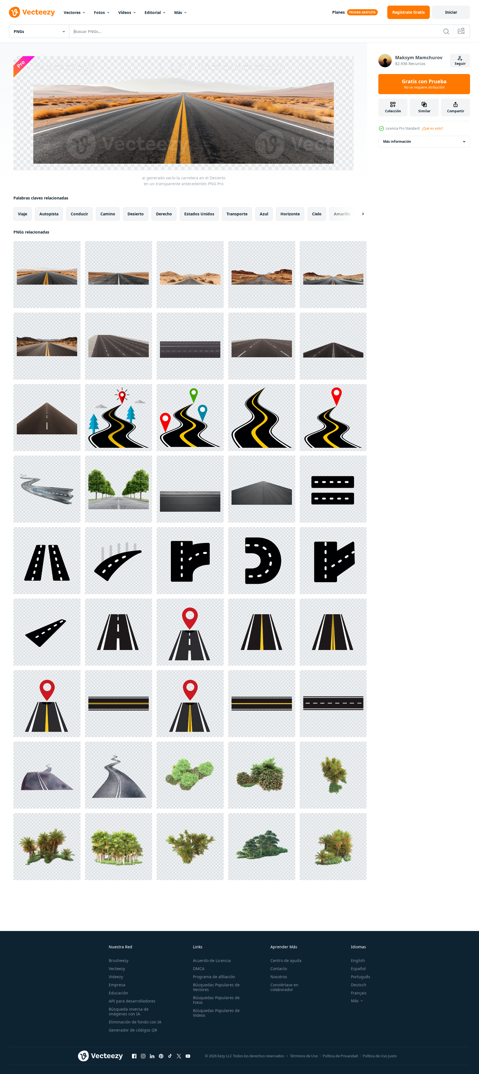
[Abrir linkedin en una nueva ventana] (152, 1056)
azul (264, 213)
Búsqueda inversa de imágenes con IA (128, 1011)
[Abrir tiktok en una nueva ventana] (170, 1056)
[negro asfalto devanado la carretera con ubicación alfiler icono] (118, 417)
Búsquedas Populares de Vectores (216, 987)
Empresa (117, 984)
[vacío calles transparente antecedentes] (190, 489)
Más (178, 12)
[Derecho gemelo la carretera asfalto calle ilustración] (333, 489)
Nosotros (278, 976)
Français (359, 993)
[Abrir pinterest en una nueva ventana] (161, 1056)
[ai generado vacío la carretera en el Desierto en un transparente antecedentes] (47, 274)
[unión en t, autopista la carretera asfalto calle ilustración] (190, 560)
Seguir (460, 63)
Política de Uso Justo (380, 1055)
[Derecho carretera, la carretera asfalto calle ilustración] (47, 632)
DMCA (198, 968)
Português (360, 976)
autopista (48, 213)
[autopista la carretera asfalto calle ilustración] (118, 560)
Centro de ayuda (285, 960)
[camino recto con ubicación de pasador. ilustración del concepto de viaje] (190, 632)
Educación (118, 993)
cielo (317, 213)
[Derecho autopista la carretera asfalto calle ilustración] (47, 560)
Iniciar (451, 12)
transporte (236, 213)
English (358, 960)
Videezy (116, 976)
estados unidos (199, 213)
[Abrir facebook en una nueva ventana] (134, 1056)
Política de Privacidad (340, 1055)
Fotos (99, 12)
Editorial (153, 12)
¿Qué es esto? (432, 128)
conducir (79, 213)
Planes (338, 12)
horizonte (290, 213)
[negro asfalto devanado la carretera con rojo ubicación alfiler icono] (333, 417)
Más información (397, 141)
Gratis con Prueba (424, 84)
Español (358, 968)
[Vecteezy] (32, 12)
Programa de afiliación (214, 976)
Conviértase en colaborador (284, 987)
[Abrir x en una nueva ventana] (179, 1056)
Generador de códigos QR (133, 1030)
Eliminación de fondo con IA (135, 1022)
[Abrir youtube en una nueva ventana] (188, 1056)
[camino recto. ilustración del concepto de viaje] (118, 632)
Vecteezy (117, 968)
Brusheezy (118, 960)
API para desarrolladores (132, 1001)
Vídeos (124, 12)
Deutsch (358, 984)
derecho (164, 213)
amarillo (342, 213)
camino (107, 213)
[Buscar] (446, 31)
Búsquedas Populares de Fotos (216, 1000)
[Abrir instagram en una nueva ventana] (143, 1056)
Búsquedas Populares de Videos (216, 1013)
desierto (136, 213)
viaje (22, 213)
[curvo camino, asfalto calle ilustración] (261, 560)
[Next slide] (358, 213)
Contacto (278, 968)
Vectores (72, 12)
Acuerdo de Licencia (212, 960)
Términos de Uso (304, 1055)
